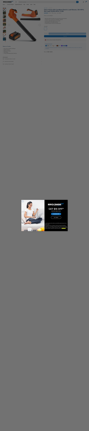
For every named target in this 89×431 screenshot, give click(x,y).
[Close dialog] (23, 201)
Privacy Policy (64, 228)
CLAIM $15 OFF (56, 213)
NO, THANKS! (56, 217)
